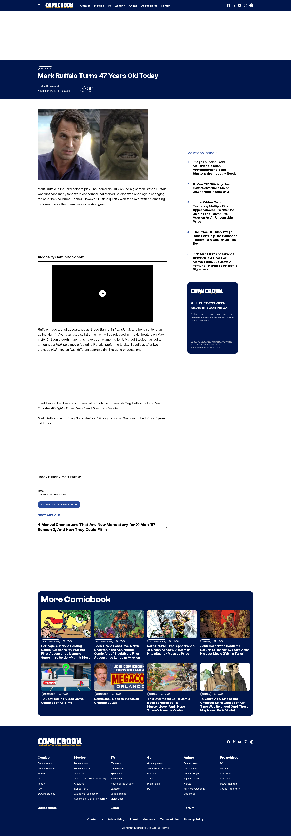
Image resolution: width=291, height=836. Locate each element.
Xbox (150, 778)
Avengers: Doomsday (86, 793)
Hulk (40, 494)
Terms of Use (212, 344)
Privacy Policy (213, 347)
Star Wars (225, 773)
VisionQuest (117, 798)
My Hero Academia (194, 788)
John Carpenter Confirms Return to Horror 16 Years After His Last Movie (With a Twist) (224, 650)
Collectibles (149, 5)
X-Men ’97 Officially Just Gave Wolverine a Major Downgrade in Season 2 (212, 188)
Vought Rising (118, 793)
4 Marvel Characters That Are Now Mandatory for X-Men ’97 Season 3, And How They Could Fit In (97, 527)
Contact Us (95, 819)
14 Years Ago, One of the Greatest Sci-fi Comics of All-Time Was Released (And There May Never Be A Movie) (224, 704)
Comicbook (45, 68)
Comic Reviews (46, 768)
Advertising (116, 819)
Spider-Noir (117, 773)
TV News (116, 763)
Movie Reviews (82, 768)
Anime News (191, 763)
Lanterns (116, 788)
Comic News (45, 763)
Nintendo (152, 773)
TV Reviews (117, 768)
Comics (85, 5)
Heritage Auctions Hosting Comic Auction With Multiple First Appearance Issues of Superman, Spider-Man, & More (65, 651)
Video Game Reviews (159, 768)
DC (39, 778)
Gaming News (155, 763)
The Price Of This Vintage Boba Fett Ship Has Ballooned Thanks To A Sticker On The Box (215, 237)
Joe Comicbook (50, 86)
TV (109, 5)
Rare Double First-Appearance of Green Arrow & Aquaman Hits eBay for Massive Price (171, 650)
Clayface (79, 783)
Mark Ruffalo (50, 494)
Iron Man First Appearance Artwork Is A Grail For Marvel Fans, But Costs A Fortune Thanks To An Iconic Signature (215, 261)
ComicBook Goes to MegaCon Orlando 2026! (116, 701)
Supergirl (79, 773)
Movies (99, 5)
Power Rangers (228, 783)
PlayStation (153, 783)
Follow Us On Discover (58, 504)
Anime (133, 5)
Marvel (41, 773)
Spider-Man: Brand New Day (90, 778)
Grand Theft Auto (230, 788)
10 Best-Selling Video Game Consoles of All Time (62, 701)
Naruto (187, 783)
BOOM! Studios (46, 793)
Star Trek (225, 778)
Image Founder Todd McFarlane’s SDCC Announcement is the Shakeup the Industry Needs (214, 167)
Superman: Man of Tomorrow (90, 798)
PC (149, 788)
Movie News (81, 763)
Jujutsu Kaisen (192, 778)
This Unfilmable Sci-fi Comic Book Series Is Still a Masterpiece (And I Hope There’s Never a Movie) (168, 704)
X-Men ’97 (116, 778)
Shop (115, 808)
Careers (149, 819)
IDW (40, 788)
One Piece (190, 793)
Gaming (120, 5)
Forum (165, 5)
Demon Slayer (192, 773)
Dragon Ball (190, 768)
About (134, 819)
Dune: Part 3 (81, 788)
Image (41, 783)
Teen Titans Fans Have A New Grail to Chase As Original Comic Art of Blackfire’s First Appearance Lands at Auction (117, 651)
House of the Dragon (122, 783)
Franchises (229, 757)
